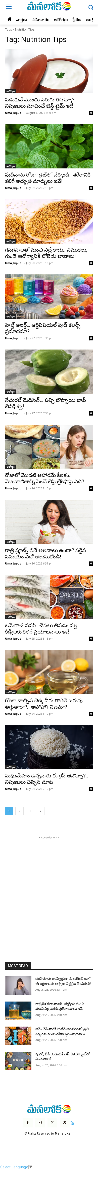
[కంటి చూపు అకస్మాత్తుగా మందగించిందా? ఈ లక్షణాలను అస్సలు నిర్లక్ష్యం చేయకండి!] (18, 985)
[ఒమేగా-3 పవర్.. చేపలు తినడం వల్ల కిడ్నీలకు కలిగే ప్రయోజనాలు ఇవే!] (49, 597)
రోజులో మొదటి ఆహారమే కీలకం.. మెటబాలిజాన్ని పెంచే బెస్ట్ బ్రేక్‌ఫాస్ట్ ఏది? (44, 478)
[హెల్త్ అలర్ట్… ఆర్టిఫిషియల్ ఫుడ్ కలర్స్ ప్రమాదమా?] (49, 296)
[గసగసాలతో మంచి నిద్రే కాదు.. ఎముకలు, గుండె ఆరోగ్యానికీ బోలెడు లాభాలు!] (49, 221)
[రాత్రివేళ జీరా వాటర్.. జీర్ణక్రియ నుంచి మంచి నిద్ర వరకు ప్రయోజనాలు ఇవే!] (18, 1011)
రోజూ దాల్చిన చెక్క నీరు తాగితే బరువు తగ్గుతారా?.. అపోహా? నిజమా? (44, 704)
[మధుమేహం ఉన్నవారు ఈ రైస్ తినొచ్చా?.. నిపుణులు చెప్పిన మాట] (49, 747)
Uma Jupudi (14, 113)
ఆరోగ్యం (11, 91)
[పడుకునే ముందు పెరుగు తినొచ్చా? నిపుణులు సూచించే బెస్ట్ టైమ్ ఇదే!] (49, 71)
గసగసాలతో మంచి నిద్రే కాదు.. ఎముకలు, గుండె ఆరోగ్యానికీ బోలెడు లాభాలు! (46, 253)
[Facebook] (28, 1122)
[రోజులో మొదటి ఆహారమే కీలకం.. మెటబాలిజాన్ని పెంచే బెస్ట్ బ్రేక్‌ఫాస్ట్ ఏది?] (49, 447)
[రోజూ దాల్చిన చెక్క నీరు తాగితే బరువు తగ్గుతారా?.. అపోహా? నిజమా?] (49, 672)
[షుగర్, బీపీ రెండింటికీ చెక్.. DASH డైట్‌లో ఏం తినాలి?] (18, 1061)
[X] (65, 1122)
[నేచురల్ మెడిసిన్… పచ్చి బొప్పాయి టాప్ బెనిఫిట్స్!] (49, 372)
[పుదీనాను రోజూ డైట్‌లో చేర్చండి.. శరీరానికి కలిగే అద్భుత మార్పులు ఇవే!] (49, 146)
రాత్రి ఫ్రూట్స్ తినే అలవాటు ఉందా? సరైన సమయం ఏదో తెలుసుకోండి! (45, 553)
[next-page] (40, 811)
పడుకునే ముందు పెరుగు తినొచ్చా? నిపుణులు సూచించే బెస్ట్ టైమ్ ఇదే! (40, 103)
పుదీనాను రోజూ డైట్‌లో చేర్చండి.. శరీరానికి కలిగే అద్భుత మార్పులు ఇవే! (47, 178)
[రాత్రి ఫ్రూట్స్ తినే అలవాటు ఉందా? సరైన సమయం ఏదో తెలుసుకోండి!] (49, 522)
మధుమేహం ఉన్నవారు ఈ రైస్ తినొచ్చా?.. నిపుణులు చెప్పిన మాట (46, 779)
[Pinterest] (52, 1122)
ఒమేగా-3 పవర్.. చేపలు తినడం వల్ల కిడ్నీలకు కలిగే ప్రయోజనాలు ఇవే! (41, 628)
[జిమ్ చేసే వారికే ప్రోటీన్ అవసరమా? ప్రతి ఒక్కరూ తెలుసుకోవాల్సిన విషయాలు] (18, 1036)
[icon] (72, 1122)
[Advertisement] (49, 889)
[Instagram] (40, 1122)
